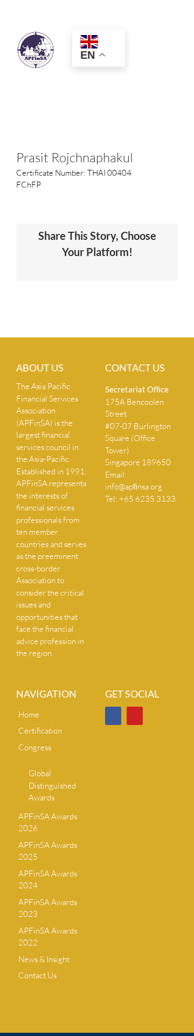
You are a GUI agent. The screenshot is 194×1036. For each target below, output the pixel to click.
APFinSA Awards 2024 (47, 879)
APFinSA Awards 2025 (47, 851)
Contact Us (37, 975)
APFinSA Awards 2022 (47, 937)
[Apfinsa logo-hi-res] (35, 35)
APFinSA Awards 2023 (47, 908)
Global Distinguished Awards (52, 785)
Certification (40, 731)
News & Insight (44, 959)
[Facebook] (113, 716)
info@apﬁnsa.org (133, 486)
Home (28, 714)
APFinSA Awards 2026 (47, 822)
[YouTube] (135, 716)
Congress (34, 747)
